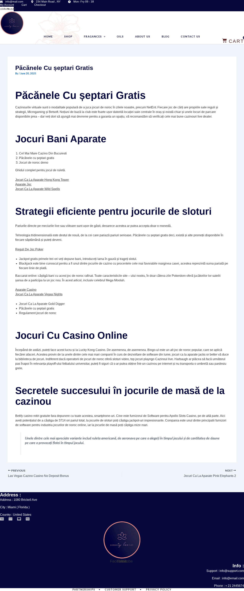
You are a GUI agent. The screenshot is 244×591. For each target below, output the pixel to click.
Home (48, 36)
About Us (142, 36)
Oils (120, 36)
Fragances (93, 36)
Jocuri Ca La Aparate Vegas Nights (39, 294)
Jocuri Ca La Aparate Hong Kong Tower (42, 179)
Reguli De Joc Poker (29, 249)
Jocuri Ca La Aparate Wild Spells (37, 189)
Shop (68, 36)
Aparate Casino (25, 289)
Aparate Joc (23, 184)
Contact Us (190, 36)
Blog (165, 36)
